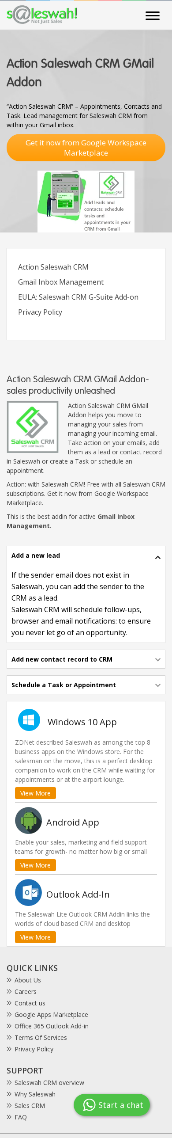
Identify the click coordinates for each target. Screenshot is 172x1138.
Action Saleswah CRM (53, 267)
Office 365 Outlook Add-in (52, 1026)
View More (35, 793)
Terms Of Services (41, 1037)
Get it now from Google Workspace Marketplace (86, 147)
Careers (26, 991)
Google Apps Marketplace (51, 1014)
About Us (28, 980)
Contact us (30, 1003)
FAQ (21, 1117)
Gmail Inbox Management (61, 282)
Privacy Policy (40, 312)
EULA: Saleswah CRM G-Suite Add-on (78, 297)
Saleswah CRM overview (49, 1082)
